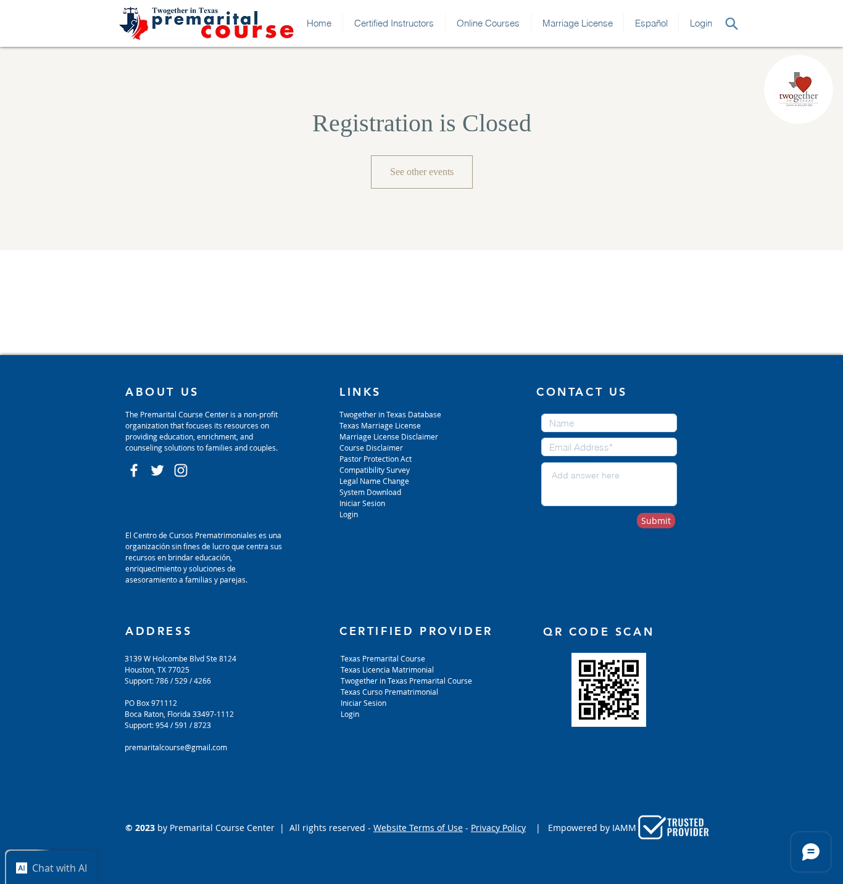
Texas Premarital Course (383, 658)
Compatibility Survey (374, 470)
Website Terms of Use (418, 827)
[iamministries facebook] (134, 470)
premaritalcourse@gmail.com (176, 747)
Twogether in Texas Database (390, 414)
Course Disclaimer (371, 447)
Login (348, 514)
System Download (370, 492)
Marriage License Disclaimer (388, 436)
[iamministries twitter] (157, 470)
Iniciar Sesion (362, 503)
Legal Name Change (374, 481)
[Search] (731, 23)
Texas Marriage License (380, 425)
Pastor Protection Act (375, 459)
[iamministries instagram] (180, 470)
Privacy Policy (498, 827)
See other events (422, 171)
